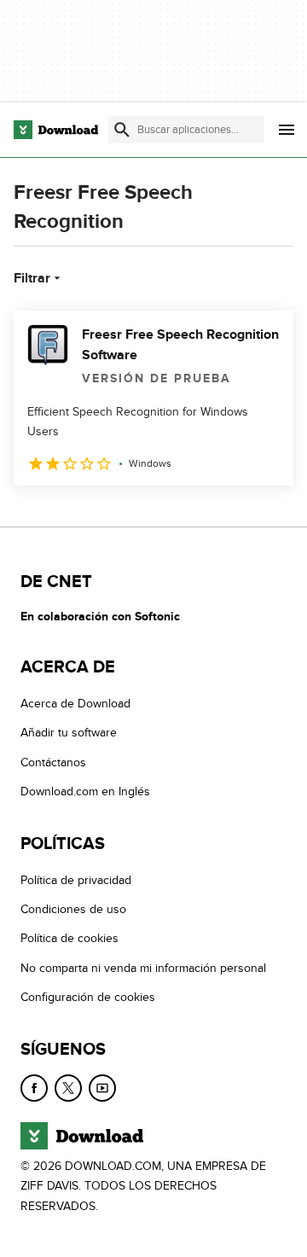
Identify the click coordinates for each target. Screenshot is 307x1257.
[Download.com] (56, 129)
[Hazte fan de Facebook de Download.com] (34, 1087)
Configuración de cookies (87, 997)
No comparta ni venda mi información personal (143, 968)
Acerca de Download (75, 703)
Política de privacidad (75, 880)
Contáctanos (53, 762)
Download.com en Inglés (85, 791)
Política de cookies (69, 938)
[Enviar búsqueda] (122, 129)
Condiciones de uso (73, 909)
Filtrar (32, 278)
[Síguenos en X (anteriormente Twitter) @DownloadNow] (68, 1087)
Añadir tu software (68, 732)
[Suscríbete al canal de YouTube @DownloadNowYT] (102, 1087)
